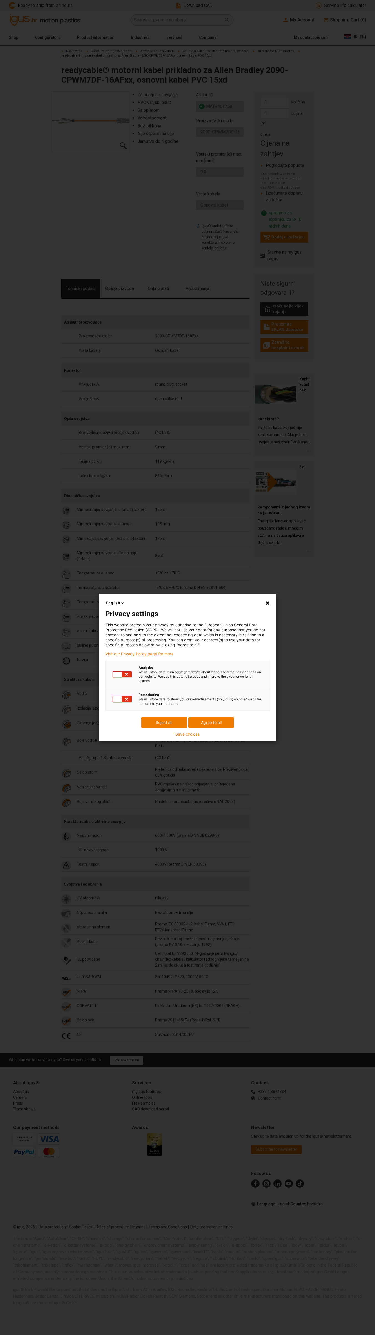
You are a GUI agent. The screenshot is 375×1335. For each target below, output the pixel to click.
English (113, 603)
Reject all (164, 722)
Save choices (187, 734)
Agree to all (211, 722)
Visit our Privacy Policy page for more (139, 654)
